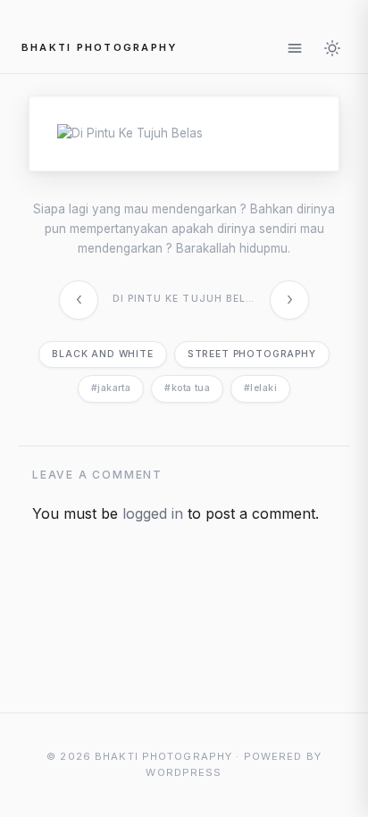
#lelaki (260, 388)
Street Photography (252, 354)
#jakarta (110, 388)
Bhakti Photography (99, 47)
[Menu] (294, 48)
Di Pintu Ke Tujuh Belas (187, 298)
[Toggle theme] (332, 48)
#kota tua (187, 388)
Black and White (102, 354)
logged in (152, 513)
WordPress (184, 772)
